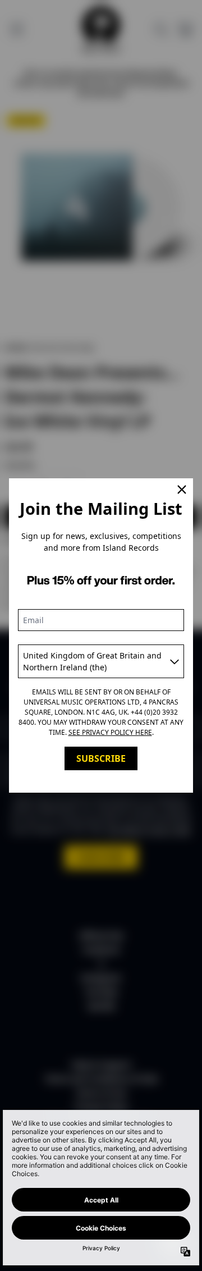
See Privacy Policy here (110, 732)
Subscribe (101, 758)
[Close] (182, 489)
